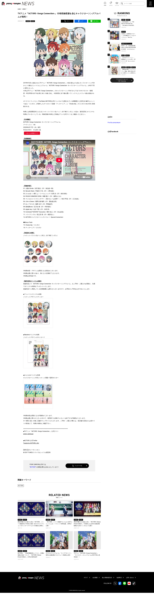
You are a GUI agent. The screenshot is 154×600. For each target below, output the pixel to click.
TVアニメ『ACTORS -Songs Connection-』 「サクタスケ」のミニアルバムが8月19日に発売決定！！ (87, 555)
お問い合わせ (130, 577)
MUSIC (32, 21)
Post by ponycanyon (114, 122)
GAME (123, 20)
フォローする (78, 465)
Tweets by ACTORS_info (31, 443)
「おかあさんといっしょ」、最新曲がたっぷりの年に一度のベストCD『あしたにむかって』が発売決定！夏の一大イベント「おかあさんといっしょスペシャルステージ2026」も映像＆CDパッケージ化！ (128, 59)
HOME (19, 9)
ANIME (24, 9)
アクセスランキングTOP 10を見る (122, 80)
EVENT (128, 67)
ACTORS (32, 467)
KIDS (123, 55)
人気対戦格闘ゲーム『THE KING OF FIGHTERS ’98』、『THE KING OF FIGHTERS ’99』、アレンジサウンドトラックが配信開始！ (128, 23)
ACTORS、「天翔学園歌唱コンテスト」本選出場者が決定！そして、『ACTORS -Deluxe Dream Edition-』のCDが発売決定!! (31, 555)
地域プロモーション (127, 43)
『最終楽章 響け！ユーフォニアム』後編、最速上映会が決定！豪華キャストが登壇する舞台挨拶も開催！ (128, 71)
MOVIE (133, 67)
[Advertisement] (121, 99)
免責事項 (119, 577)
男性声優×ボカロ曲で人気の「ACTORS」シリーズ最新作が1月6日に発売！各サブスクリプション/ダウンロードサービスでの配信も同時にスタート (31, 524)
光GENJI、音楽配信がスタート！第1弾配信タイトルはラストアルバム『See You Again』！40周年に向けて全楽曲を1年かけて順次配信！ (128, 35)
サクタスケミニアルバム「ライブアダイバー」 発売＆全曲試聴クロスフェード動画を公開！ (59, 554)
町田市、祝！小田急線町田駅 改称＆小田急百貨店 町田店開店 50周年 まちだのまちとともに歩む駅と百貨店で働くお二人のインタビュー (128, 47)
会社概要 (95, 577)
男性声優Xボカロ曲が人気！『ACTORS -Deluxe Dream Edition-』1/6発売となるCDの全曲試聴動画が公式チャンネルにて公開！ (87, 523)
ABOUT (86, 577)
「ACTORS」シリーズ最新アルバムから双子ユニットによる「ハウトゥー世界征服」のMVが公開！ (59, 523)
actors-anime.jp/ (28, 434)
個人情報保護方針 (107, 577)
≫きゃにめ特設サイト (32, 133)
